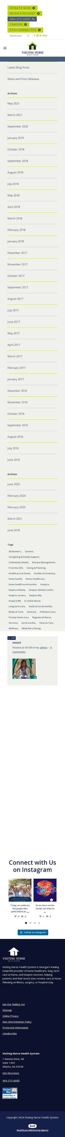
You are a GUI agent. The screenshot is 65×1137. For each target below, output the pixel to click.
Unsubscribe (9, 1033)
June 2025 (14, 484)
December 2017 (17, 253)
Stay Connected (23, 30)
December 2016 (17, 391)
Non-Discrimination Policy (17, 1021)
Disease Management (43, 562)
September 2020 (18, 126)
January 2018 (16, 241)
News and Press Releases (23, 79)
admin (43, 647)
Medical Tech (16, 611)
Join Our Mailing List (13, 1004)
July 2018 (13, 184)
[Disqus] (33, 727)
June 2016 (14, 460)
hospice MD (35, 595)
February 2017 (17, 368)
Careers (29, 551)
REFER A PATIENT (23, 13)
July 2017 (13, 310)
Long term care (17, 606)
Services (13, 622)
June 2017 (14, 322)
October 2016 (16, 414)
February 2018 (17, 230)
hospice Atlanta (17, 589)
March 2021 (15, 115)
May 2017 (14, 333)
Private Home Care (19, 617)
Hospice (44, 584)
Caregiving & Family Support (24, 556)
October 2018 (16, 149)
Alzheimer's (15, 551)
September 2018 (18, 161)
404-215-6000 (20, 19)
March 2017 (15, 356)
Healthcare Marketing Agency (32, 1130)
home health (15, 578)
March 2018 (15, 218)
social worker (28, 622)
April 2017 (14, 345)
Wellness (13, 628)
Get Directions (10, 1073)
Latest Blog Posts (19, 67)
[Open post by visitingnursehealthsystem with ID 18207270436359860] (45, 890)
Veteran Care (46, 622)
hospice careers (17, 595)
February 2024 (17, 496)
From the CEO (16, 567)
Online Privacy (10, 1016)
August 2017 (15, 299)
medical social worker (40, 606)
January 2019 (16, 138)
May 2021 (14, 103)
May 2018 (14, 195)
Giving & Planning (36, 567)
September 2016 (18, 425)
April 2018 (14, 207)
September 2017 (18, 287)
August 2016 (15, 437)
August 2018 (15, 172)
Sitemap (7, 1010)
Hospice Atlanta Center (41, 589)
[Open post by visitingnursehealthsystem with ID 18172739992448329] (20, 890)
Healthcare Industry (44, 573)
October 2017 (16, 276)
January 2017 (16, 379)
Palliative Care (47, 611)
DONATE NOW (20, 8)
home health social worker (23, 584)
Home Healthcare (35, 578)
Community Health (18, 562)
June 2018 (14, 530)
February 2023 (17, 507)
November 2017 (18, 264)
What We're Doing (31, 628)
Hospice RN (15, 600)
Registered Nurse (41, 617)
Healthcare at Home (19, 573)
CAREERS (16, 24)
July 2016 (13, 448)
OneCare (31, 611)
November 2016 (18, 402)
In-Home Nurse (32, 600)
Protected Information (15, 1027)
